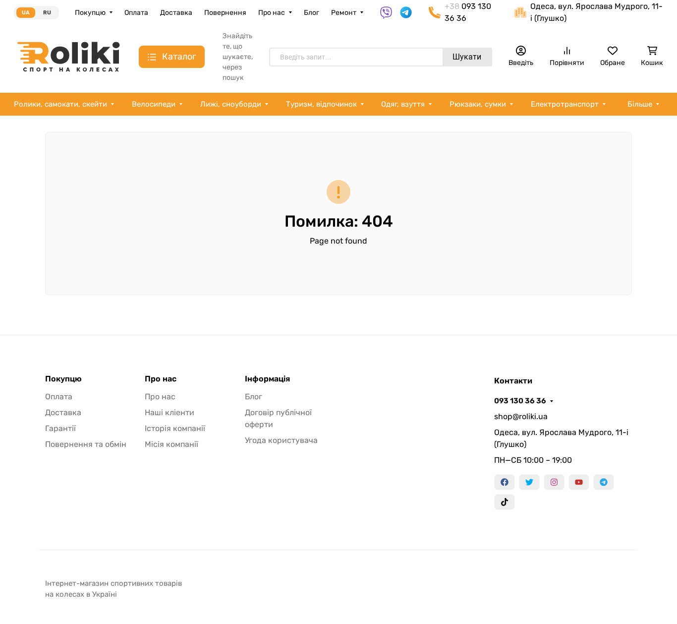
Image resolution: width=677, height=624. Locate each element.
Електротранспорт (565, 104)
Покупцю (90, 12)
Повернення (225, 12)
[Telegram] (603, 482)
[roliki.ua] (68, 56)
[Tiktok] (504, 502)
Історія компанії (175, 428)
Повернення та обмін (85, 444)
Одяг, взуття (403, 104)
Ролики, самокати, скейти (60, 104)
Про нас (271, 12)
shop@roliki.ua (521, 416)
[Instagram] (554, 482)
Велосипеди (153, 104)
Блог (311, 12)
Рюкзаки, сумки (478, 104)
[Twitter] (529, 482)
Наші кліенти (169, 412)
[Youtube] (578, 482)
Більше (639, 104)
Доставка (176, 12)
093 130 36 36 (520, 400)
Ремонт (343, 12)
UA (26, 12)
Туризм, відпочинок (321, 104)
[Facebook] (504, 482)
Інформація (267, 379)
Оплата (136, 12)
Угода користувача (281, 440)
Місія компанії (171, 444)
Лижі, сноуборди (230, 104)
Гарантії (60, 428)
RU (47, 12)
